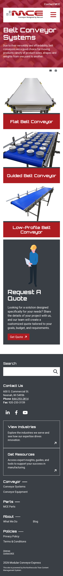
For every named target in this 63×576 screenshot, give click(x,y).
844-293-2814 (20, 398)
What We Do (10, 521)
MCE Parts (9, 506)
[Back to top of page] (57, 569)
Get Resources (21, 454)
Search (9, 363)
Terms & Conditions (14, 541)
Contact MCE (52, 4)
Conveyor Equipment (15, 491)
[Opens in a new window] (7, 410)
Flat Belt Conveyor (31, 121)
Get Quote (16, 337)
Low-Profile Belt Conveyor (32, 230)
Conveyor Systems (14, 486)
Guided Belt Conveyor (31, 175)
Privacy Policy (11, 536)
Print (56, 70)
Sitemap (6, 551)
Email (51, 70)
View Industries (22, 427)
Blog (35, 521)
